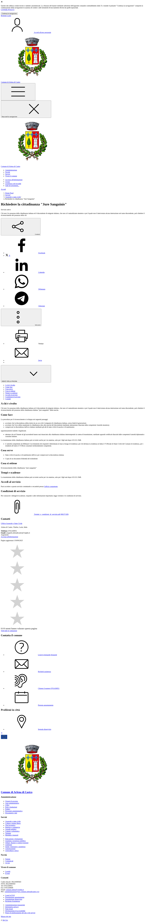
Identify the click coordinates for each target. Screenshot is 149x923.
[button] (11, 170)
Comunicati (9, 861)
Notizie (7, 859)
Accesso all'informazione (13, 180)
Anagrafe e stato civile (13, 197)
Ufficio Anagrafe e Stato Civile (11, 523)
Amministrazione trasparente (15, 905)
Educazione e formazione (14, 839)
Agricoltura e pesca (12, 851)
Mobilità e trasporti (11, 835)
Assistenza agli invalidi (13, 184)
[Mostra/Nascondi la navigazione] (18, 91)
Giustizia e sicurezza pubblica (15, 841)
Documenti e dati (11, 813)
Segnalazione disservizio (13, 899)
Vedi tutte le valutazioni (9, 631)
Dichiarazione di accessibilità (15, 911)
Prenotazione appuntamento (14, 897)
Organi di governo (11, 801)
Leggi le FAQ (10, 895)
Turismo (8, 833)
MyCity (5, 920)
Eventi (7, 873)
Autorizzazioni (10, 849)
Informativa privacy (12, 907)
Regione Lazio (6, 16)
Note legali (9, 909)
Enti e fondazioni (11, 807)
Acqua (7, 182)
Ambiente (8, 845)
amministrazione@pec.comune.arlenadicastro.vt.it (22, 892)
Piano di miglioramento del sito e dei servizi (20, 913)
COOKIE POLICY (8, 10)
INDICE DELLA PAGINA (9, 381)
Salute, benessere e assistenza (15, 847)
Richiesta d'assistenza (12, 901)
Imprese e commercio (12, 827)
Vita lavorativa (10, 825)
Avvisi (7, 863)
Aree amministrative (12, 803)
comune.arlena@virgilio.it (15, 890)
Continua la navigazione (9, 13)
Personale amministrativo (13, 811)
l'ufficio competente (51, 486)
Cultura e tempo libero (13, 823)
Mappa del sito (6, 916)
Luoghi (7, 871)
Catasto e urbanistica (12, 831)
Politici (7, 809)
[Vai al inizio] (2, 733)
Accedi (3, 189)
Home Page (9, 193)
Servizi (7, 195)
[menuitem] (25, 253)
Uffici (7, 805)
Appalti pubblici (10, 829)
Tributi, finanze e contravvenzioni (16, 843)
